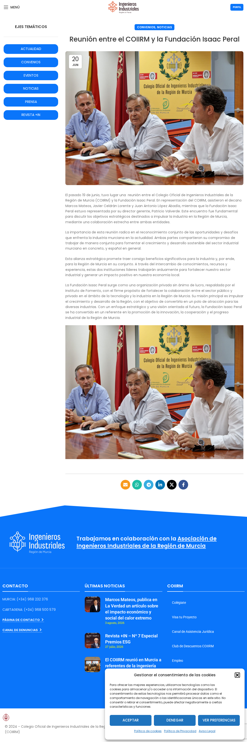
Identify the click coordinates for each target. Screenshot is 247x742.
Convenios (146, 27)
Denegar (174, 720)
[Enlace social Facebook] (183, 485)
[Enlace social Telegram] (148, 485)
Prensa (31, 101)
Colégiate (179, 603)
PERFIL (237, 7)
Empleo (177, 661)
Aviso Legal (207, 731)
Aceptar (131, 720)
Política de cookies (148, 731)
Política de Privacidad (180, 731)
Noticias (164, 27)
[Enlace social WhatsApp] (137, 485)
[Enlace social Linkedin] (160, 485)
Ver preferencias (219, 720)
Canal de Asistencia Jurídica (193, 632)
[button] (237, 675)
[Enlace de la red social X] (172, 485)
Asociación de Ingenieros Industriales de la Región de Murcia (146, 542)
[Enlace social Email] (125, 485)
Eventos (31, 75)
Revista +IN (30, 114)
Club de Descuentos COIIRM (193, 646)
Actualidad (31, 48)
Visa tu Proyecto (184, 617)
